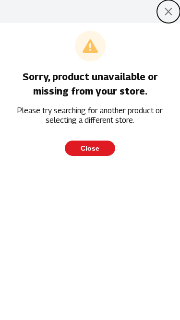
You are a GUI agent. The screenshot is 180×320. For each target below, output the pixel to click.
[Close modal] (168, 11)
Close (90, 148)
